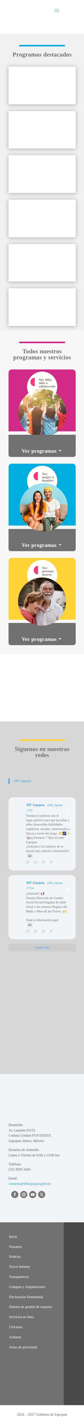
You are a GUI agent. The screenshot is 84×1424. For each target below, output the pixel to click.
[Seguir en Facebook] (14, 1194)
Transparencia (19, 1277)
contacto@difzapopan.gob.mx (30, 1184)
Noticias (15, 1256)
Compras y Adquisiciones (27, 1287)
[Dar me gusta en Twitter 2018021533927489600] (45, 863)
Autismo (15, 1337)
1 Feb (29, 810)
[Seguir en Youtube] (32, 1194)
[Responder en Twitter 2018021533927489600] (28, 863)
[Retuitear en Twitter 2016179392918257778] (36, 932)
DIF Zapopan (22, 781)
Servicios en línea (21, 1317)
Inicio (13, 1236)
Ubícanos (15, 1327)
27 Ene (30, 888)
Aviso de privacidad (23, 1347)
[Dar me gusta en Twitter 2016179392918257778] (45, 932)
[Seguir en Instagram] (23, 1194)
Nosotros (15, 1247)
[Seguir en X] (41, 1194)
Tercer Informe (19, 1267)
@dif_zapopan (55, 805)
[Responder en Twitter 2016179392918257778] (28, 932)
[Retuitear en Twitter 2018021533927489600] (36, 863)
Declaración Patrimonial (26, 1297)
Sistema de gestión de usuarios (30, 1307)
